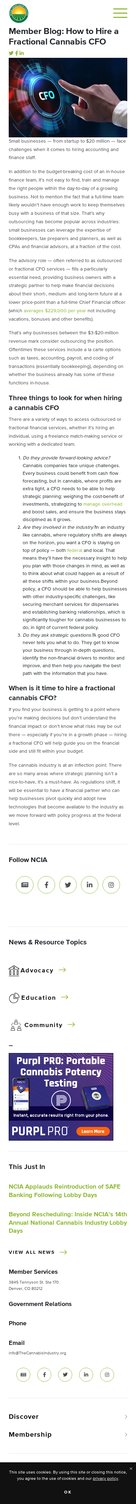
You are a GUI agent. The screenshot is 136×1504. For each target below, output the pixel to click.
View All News (32, 1252)
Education (38, 998)
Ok (68, 1492)
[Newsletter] (24, 884)
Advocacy (37, 971)
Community (43, 1025)
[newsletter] (23, 1375)
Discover (24, 1416)
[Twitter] (11, 53)
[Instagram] (111, 884)
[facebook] (44, 1375)
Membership (30, 1434)
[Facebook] (16, 53)
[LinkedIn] (22, 53)
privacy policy (105, 1479)
